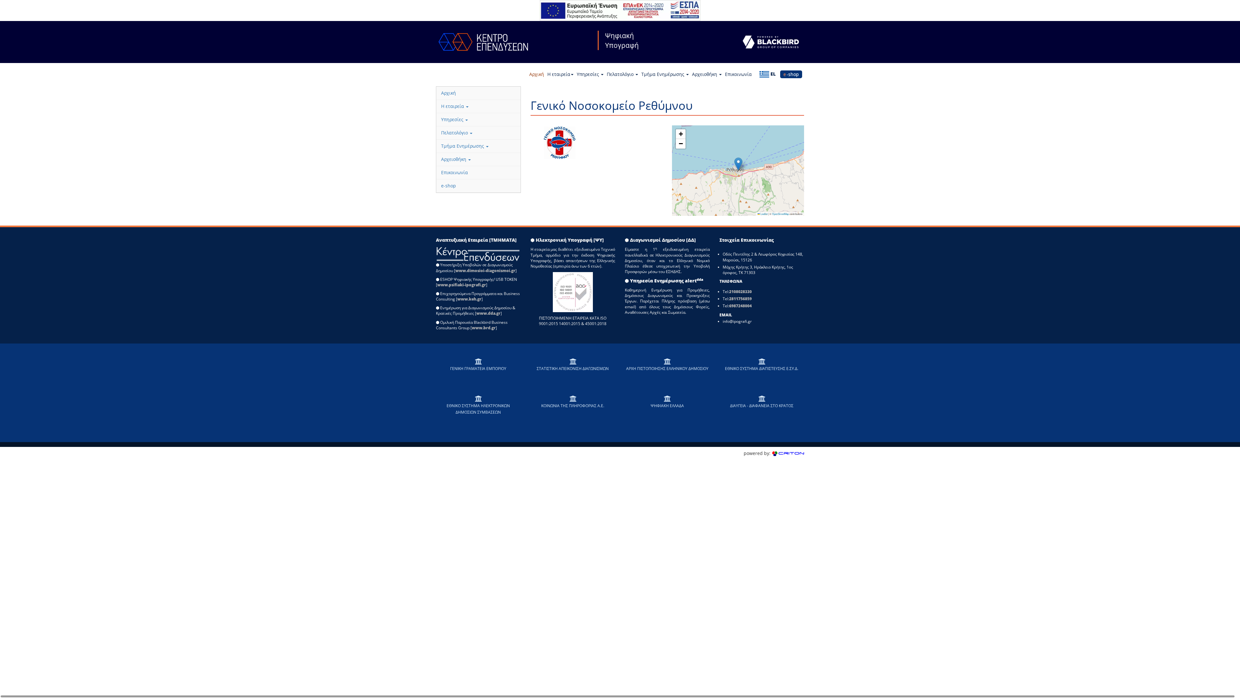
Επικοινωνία (738, 74)
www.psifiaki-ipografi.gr (461, 285)
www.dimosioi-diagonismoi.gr (485, 270)
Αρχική (536, 74)
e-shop (791, 74)
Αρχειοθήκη (705, 74)
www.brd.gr (484, 328)
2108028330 (740, 291)
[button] (738, 164)
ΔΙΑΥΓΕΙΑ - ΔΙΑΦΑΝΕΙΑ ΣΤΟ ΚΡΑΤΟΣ (761, 405)
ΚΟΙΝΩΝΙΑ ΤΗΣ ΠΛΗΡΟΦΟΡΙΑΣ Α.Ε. (572, 405)
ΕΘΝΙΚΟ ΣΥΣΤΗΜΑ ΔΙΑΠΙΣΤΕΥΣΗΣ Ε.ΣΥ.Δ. (761, 368)
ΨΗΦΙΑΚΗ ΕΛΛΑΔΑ (667, 405)
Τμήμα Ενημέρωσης (663, 74)
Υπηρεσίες (588, 74)
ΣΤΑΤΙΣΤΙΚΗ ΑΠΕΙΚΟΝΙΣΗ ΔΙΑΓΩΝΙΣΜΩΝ (573, 368)
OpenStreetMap (780, 214)
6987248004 (740, 306)
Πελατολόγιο (621, 74)
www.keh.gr (469, 299)
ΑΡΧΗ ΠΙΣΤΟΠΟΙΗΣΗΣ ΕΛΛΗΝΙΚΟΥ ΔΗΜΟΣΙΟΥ (667, 368)
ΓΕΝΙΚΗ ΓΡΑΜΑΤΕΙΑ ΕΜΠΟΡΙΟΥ (478, 368)
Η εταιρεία (558, 74)
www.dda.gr (488, 313)
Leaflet (764, 214)
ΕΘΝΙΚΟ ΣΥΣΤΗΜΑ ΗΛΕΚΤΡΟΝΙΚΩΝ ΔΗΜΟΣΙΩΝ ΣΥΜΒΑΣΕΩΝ (478, 409)
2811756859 (740, 298)
